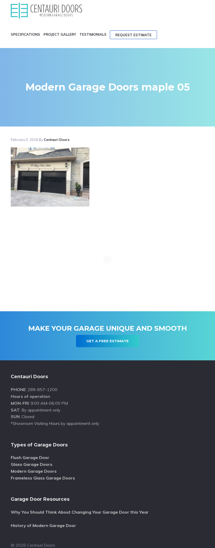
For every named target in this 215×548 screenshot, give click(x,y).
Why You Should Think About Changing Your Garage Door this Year (80, 512)
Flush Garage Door (30, 457)
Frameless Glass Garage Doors (43, 478)
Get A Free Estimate (107, 341)
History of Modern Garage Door (43, 525)
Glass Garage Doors (31, 464)
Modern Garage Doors (34, 471)
